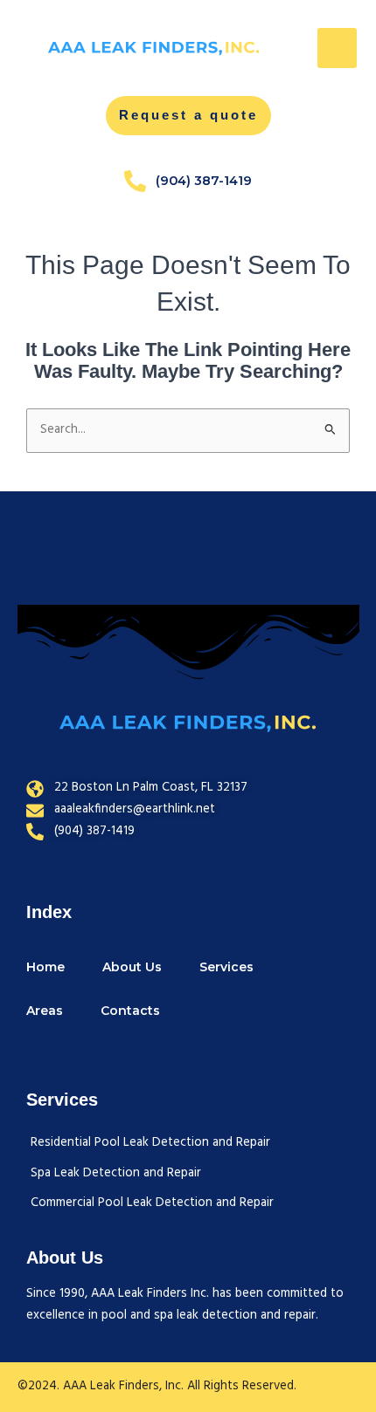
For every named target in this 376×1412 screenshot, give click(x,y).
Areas (44, 1010)
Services (226, 967)
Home (45, 967)
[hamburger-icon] (337, 48)
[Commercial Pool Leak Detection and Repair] (152, 1204)
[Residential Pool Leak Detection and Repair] (152, 1144)
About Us (132, 967)
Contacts (130, 1010)
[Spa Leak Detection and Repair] (152, 1174)
